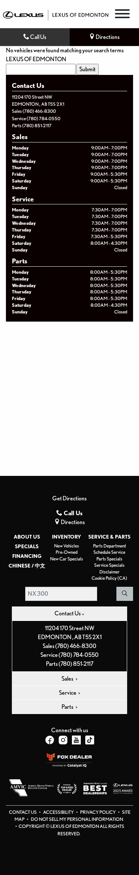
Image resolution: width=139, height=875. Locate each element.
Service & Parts (109, 537)
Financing (27, 556)
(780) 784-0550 (43, 118)
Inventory (66, 537)
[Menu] (122, 15)
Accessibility (59, 812)
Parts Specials (109, 559)
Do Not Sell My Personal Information (77, 819)
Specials (27, 546)
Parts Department (109, 546)
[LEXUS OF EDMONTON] (55, 14)
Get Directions (69, 498)
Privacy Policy (98, 812)
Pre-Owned (66, 552)
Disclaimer (109, 572)
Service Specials (109, 565)
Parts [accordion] (68, 706)
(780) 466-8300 (39, 111)
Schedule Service (109, 552)
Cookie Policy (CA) (109, 578)
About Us (27, 537)
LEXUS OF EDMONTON (36, 59)
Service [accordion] (68, 692)
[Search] (124, 594)
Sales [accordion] (68, 678)
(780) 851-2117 (37, 125)
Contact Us (23, 812)
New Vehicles (66, 546)
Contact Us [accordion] (68, 613)
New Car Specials (66, 559)
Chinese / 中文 (27, 566)
